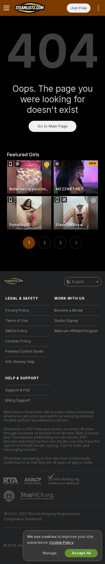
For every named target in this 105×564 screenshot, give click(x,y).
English (78, 282)
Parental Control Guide (24, 351)
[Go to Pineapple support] (10, 496)
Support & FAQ (17, 390)
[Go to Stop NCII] (37, 496)
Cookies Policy (18, 341)
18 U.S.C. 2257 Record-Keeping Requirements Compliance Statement (42, 516)
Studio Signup (66, 321)
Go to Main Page (52, 126)
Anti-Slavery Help (20, 362)
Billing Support (17, 400)
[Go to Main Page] (32, 8)
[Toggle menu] (6, 8)
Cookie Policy (61, 542)
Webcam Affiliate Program (76, 331)
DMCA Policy (16, 331)
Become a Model (68, 310)
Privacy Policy (17, 310)
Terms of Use (16, 321)
